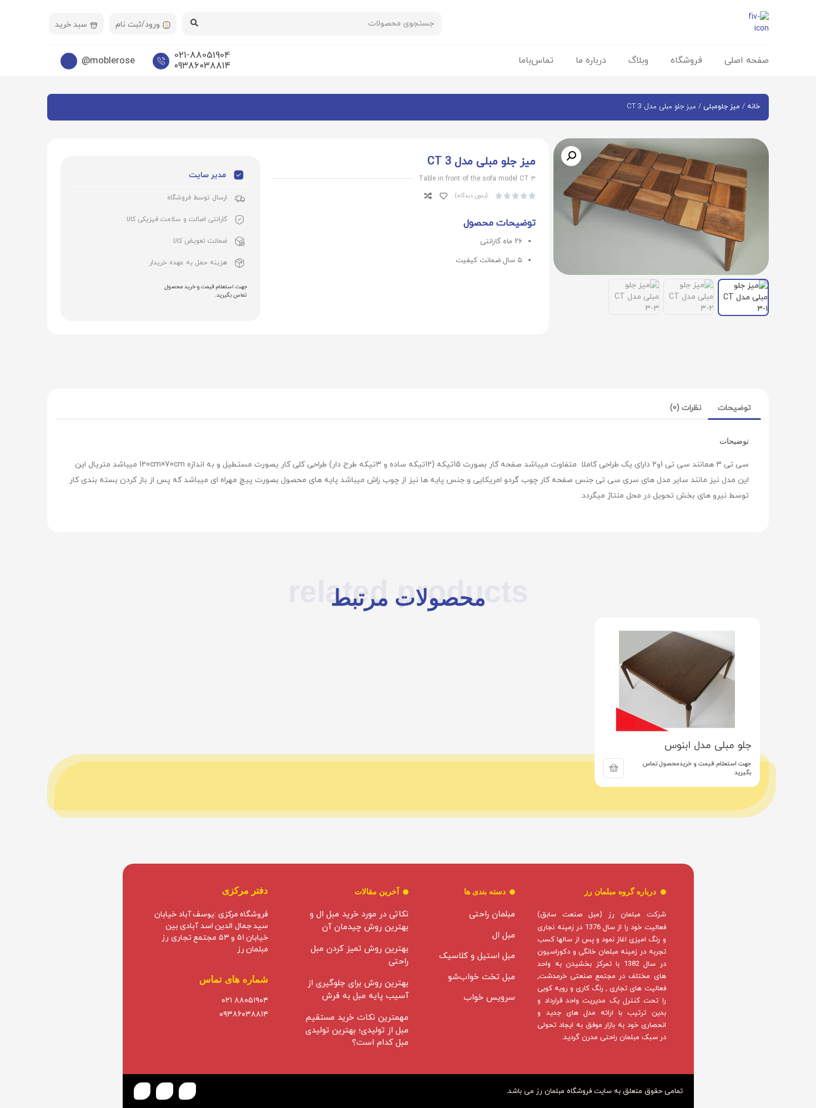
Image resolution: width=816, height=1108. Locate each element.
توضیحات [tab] (734, 408)
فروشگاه (686, 60)
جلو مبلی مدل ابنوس (707, 746)
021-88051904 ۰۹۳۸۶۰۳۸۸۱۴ (202, 61)
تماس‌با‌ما (535, 60)
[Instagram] (164, 1091)
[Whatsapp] (187, 1091)
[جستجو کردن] (194, 24)
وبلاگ (638, 60)
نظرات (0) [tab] (686, 408)
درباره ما (591, 60)
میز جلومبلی (721, 107)
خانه (753, 107)
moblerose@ (108, 61)
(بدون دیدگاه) (471, 196)
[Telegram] (142, 1091)
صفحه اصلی (746, 60)
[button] (571, 156)
